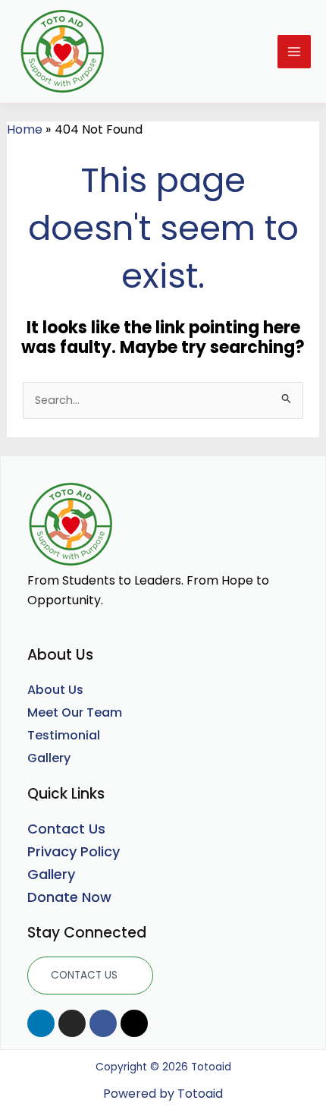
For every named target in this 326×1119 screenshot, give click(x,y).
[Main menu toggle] (294, 51)
